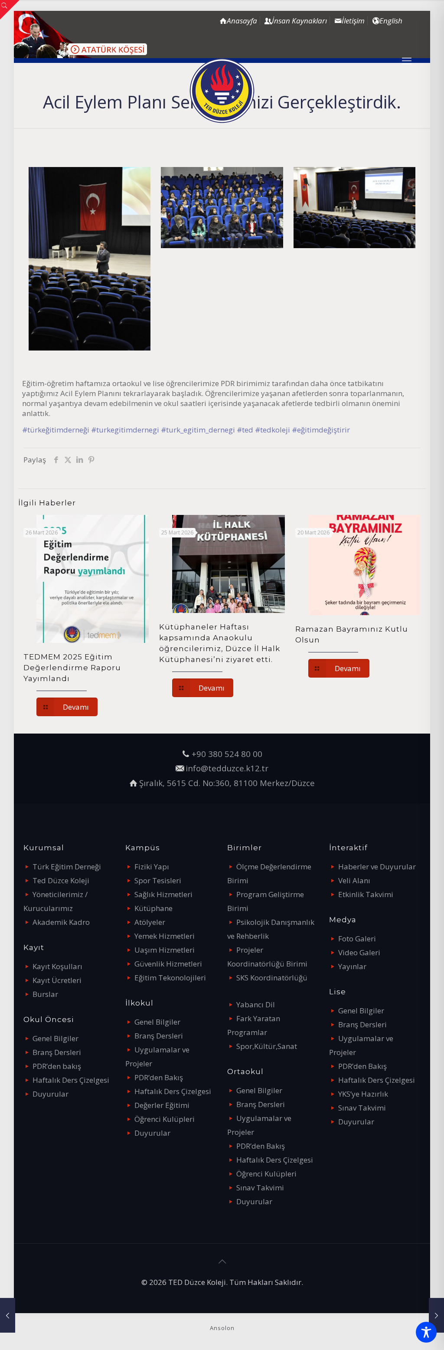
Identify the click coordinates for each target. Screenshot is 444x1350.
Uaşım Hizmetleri (164, 950)
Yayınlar (352, 966)
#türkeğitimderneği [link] (55, 430)
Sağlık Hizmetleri (163, 894)
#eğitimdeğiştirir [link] (321, 430)
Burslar (45, 994)
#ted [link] (245, 430)
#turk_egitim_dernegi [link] (198, 430)
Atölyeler (149, 922)
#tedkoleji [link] (272, 430)
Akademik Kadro (61, 922)
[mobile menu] (406, 60)
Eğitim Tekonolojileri (170, 978)
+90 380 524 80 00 (227, 753)
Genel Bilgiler (55, 1038)
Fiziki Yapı (151, 867)
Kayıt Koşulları (57, 966)
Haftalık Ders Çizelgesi (71, 1080)
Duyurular (51, 1094)
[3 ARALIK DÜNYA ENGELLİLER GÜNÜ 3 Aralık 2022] (7, 1315)
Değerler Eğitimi (161, 1105)
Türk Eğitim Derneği (67, 867)
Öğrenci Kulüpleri (164, 1119)
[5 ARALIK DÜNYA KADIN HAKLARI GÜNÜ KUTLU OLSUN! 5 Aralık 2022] (436, 1315)
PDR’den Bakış (158, 1077)
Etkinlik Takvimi (365, 894)
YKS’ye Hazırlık (363, 1094)
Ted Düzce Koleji (61, 880)
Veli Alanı (354, 880)
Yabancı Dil (255, 1004)
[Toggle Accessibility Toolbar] (426, 1332)
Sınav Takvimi (260, 1188)
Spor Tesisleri (157, 880)
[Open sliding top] (10, 10)
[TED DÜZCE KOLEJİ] (222, 90)
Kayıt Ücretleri (57, 980)
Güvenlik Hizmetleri (168, 964)
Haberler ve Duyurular (377, 867)
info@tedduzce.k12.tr (227, 768)
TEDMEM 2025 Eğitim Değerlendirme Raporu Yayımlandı (72, 667)
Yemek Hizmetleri (164, 936)
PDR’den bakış (57, 1066)
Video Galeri (359, 952)
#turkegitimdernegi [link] (125, 430)
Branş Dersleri (57, 1052)
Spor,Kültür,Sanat (266, 1046)
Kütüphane (153, 908)
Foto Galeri (357, 939)
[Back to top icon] (222, 1261)
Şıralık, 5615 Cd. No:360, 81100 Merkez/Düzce (227, 782)
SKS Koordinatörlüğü (271, 978)
